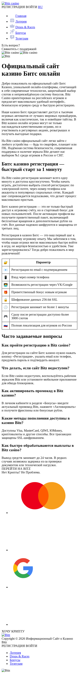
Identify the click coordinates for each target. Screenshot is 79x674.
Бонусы (20, 33)
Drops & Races (25, 27)
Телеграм (21, 38)
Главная (20, 16)
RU (40, 7)
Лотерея (21, 21)
